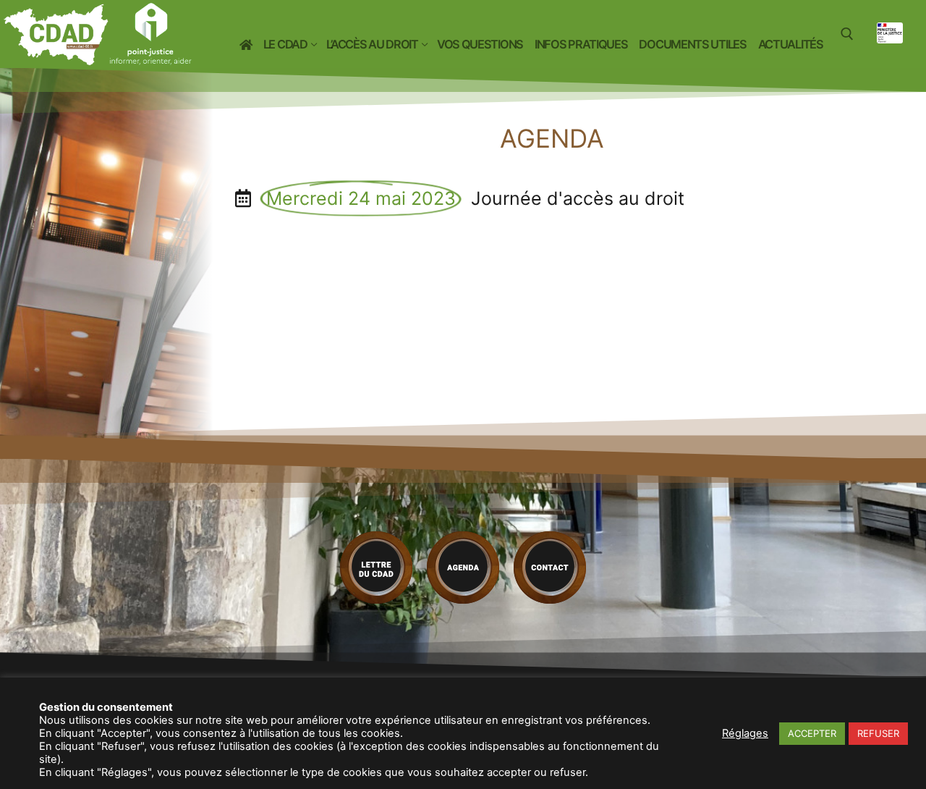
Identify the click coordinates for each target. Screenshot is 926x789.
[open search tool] (847, 34)
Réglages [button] (745, 733)
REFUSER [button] (878, 733)
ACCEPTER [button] (812, 733)
